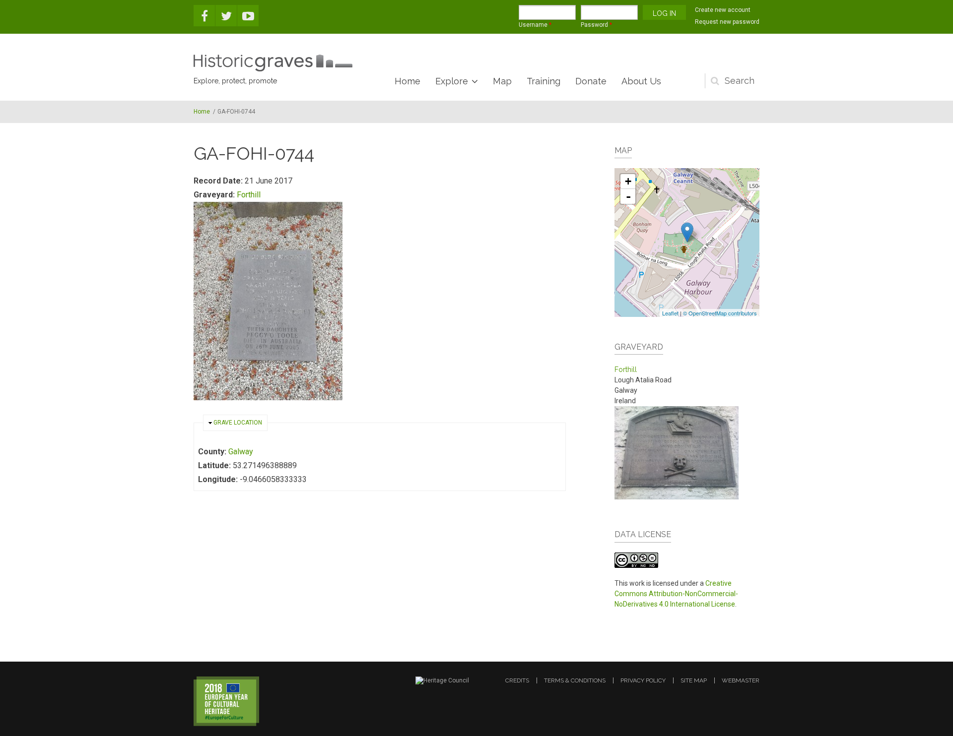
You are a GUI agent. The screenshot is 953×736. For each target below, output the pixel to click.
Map (502, 81)
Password (596, 24)
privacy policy (643, 680)
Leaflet (670, 313)
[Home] (273, 63)
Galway (240, 451)
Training (543, 81)
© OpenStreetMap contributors (720, 313)
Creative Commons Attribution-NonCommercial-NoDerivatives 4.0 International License (676, 593)
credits (517, 680)
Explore (451, 81)
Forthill (249, 194)
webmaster (740, 680)
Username (535, 24)
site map (694, 680)
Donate (591, 81)
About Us (641, 81)
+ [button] (628, 181)
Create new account (722, 9)
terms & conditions (575, 680)
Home (407, 81)
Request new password (727, 21)
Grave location (237, 422)
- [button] (628, 196)
